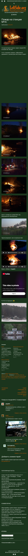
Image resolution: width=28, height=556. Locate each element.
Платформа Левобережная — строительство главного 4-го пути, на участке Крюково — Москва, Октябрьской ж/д (13, 484)
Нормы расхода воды (7, 492)
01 (14, 375)
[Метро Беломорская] (19, 352)
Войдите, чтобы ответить (21, 413)
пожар (12, 377)
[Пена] (7, 352)
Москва (13, 373)
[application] (14, 247)
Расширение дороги (5, 388)
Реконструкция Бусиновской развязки (11, 479)
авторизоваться (5, 461)
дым (18, 375)
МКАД (24, 376)
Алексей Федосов (6, 517)
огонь (9, 377)
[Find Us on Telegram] (4, 1)
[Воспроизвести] (3, 252)
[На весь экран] (24, 252)
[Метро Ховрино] (7, 365)
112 (16, 375)
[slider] (12, 252)
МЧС (6, 377)
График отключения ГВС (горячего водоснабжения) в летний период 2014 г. (22, 391)
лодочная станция (19, 376)
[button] (14, 247)
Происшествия (4, 375)
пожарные (16, 377)
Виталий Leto (4, 514)
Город (9, 373)
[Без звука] (22, 252)
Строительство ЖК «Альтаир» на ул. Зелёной (13, 496)
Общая (16, 373)
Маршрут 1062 (5, 494)
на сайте (8, 542)
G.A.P (7, 415)
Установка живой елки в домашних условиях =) (13, 489)
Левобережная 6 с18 (9, 376)
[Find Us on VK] (2, 1)
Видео (6, 373)
